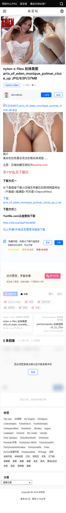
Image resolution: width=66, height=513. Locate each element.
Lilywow (20, 433)
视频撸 (21, 466)
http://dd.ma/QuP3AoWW (19, 222)
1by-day (8, 419)
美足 (36, 461)
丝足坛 (41, 492)
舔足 (13, 466)
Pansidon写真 (10, 442)
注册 (59, 242)
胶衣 (42, 461)
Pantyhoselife (34, 447)
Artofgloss (42, 419)
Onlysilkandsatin (28, 437)
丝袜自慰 (19, 456)
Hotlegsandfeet (11, 428)
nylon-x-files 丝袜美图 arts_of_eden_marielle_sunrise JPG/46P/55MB (16, 324)
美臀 (29, 461)
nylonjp (43, 433)
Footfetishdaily (41, 423)
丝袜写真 (8, 456)
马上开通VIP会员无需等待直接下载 (24, 229)
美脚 (15, 461)
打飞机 (52, 456)
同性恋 (36, 456)
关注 (47, 95)
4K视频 (18, 419)
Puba (46, 447)
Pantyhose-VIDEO (28, 442)
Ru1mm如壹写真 (11, 451)
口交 (28, 456)
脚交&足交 (52, 461)
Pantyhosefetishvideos (14, 447)
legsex (48, 428)
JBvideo (38, 428)
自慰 (6, 466)
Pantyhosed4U (46, 442)
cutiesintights (10, 423)
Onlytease (43, 437)
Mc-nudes (32, 433)
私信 (58, 95)
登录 (48, 242)
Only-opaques (10, 437)
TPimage (42, 451)
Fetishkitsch (25, 423)
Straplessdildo (28, 451)
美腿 (22, 461)
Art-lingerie (29, 419)
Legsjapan (9, 433)
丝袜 (51, 451)
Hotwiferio (26, 428)
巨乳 (44, 456)
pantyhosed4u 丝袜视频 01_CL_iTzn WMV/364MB (50, 327)
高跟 (29, 466)
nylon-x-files (12, 85)
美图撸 (7, 461)
